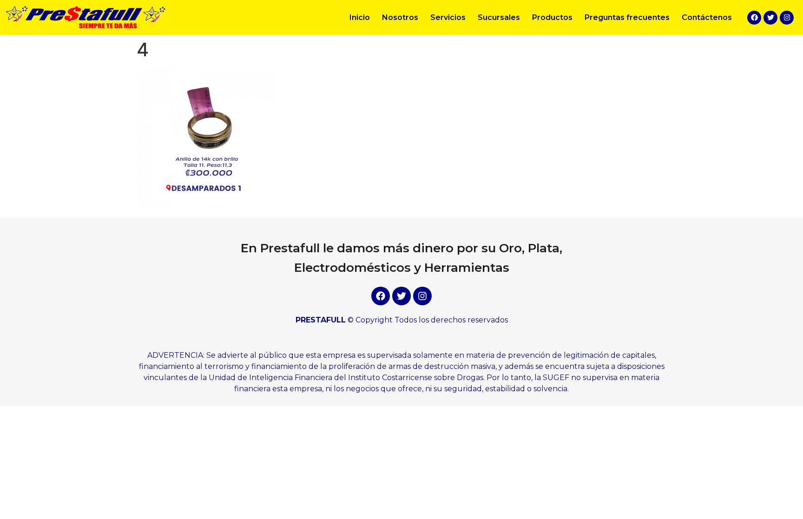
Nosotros (400, 17)
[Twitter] (770, 18)
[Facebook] (754, 18)
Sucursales (499, 17)
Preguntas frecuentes (627, 17)
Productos (552, 17)
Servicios (448, 17)
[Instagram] (787, 18)
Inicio (359, 17)
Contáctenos (707, 17)
